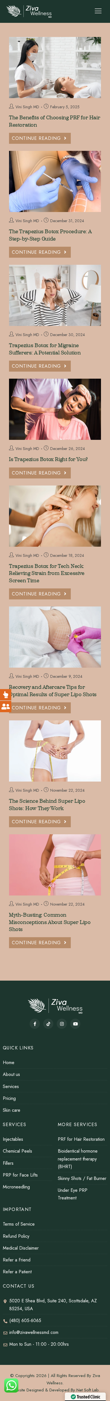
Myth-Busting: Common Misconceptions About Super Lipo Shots (50, 922)
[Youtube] (75, 1024)
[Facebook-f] (35, 1024)
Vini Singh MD (27, 107)
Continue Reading (41, 137)
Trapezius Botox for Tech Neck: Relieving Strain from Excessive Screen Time (47, 573)
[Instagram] (62, 1024)
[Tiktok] (48, 1024)
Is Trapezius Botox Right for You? (48, 459)
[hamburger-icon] (98, 11)
